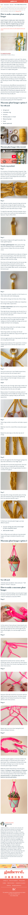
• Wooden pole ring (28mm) (7, 582)
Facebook (24, 770)
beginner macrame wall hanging (8, 777)
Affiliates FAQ (18, 11)
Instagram (8, 770)
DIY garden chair (16, 775)
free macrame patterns (6, 99)
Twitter (13, 770)
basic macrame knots (6, 88)
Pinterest (17, 770)
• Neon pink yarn (18, 582)
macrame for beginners (15, 90)
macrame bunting (5, 775)
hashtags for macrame (11, 596)
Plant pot (13, 584)
